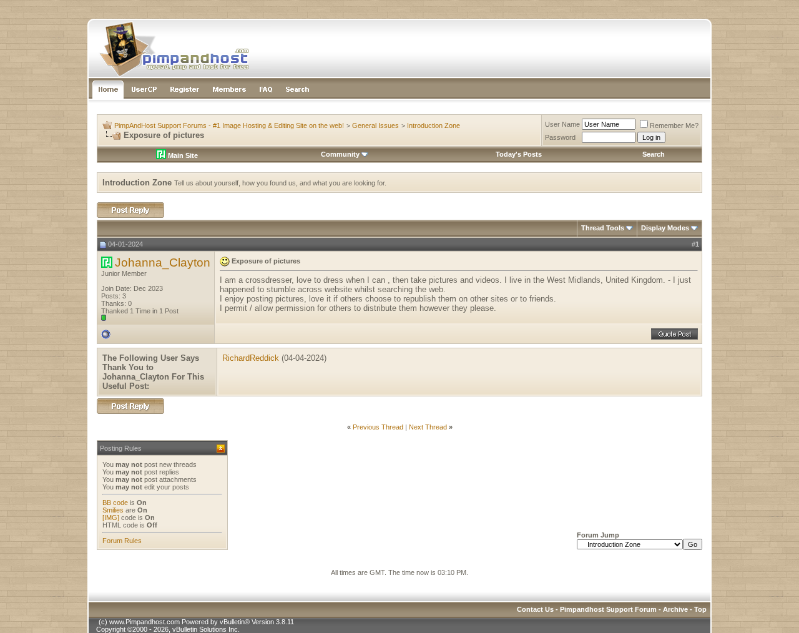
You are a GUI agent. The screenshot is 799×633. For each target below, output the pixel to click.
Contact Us (535, 609)
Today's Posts (519, 154)
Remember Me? (674, 125)
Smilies (113, 510)
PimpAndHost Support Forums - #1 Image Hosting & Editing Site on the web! (229, 125)
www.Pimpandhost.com (144, 622)
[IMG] (110, 517)
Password (560, 137)
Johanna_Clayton (162, 262)
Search (653, 154)
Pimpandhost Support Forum (608, 609)
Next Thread (428, 427)
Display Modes (665, 228)
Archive (675, 609)
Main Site (182, 155)
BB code (115, 502)
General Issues (375, 125)
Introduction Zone (433, 125)
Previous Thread (378, 427)
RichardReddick (250, 358)
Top (700, 609)
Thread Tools (602, 228)
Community (340, 154)
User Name (562, 124)
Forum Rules (122, 540)
